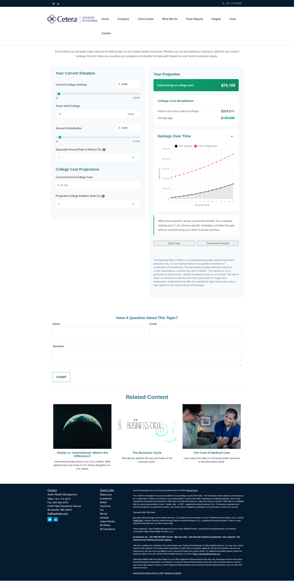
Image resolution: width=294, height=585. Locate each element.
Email (153, 324)
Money (103, 513)
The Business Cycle (147, 452)
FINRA (136, 520)
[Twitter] (54, 3)
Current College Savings (88, 84)
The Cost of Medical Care (211, 452)
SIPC (141, 520)
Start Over (174, 243)
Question (58, 346)
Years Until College (68, 106)
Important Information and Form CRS (148, 573)
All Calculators (107, 529)
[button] (123, 19)
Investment (106, 498)
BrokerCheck (192, 490)
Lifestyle (104, 517)
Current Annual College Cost (74, 177)
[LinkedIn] (58, 3)
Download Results (218, 243)
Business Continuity (173, 573)
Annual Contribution (88, 128)
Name (56, 324)
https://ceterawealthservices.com (206, 553)
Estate (103, 502)
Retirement (106, 494)
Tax (102, 510)
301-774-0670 (233, 3)
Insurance (105, 506)
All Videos (105, 525)
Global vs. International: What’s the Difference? (82, 454)
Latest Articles (107, 521)
